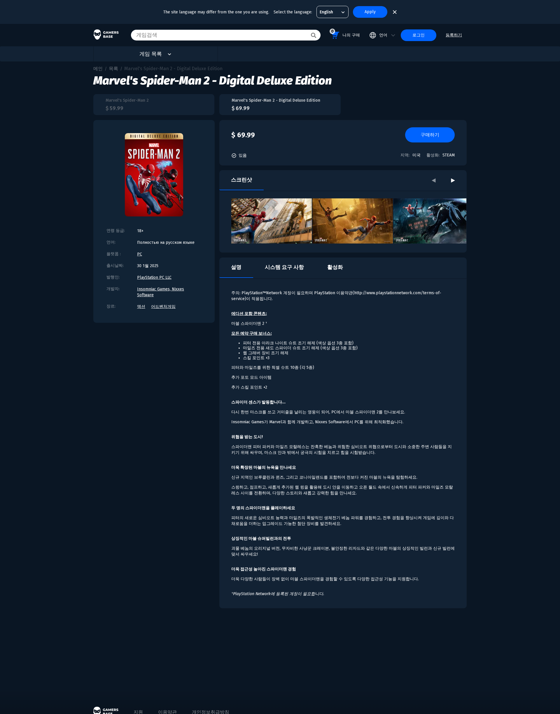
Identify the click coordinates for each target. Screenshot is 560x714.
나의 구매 (345, 33)
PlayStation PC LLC (154, 277)
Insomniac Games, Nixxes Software (160, 292)
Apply (370, 11)
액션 (141, 306)
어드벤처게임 (163, 306)
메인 (98, 68)
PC (139, 254)
